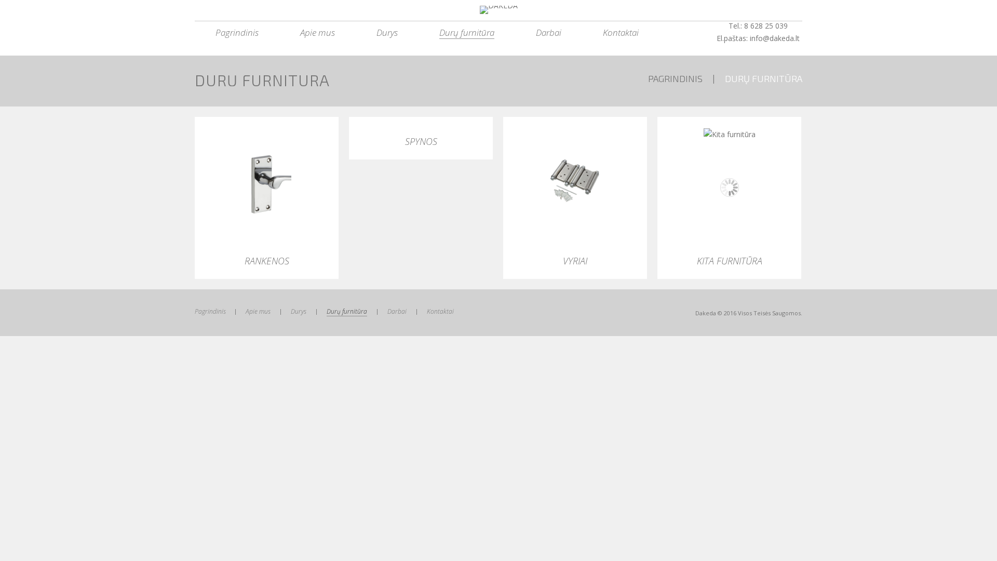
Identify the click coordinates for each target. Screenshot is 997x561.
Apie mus (317, 32)
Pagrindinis (237, 32)
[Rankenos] (266, 183)
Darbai (548, 32)
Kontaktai (621, 32)
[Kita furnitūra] (729, 134)
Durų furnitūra (466, 32)
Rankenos (267, 261)
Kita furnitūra (729, 261)
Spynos (421, 141)
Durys (387, 32)
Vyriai (575, 261)
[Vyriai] (575, 183)
